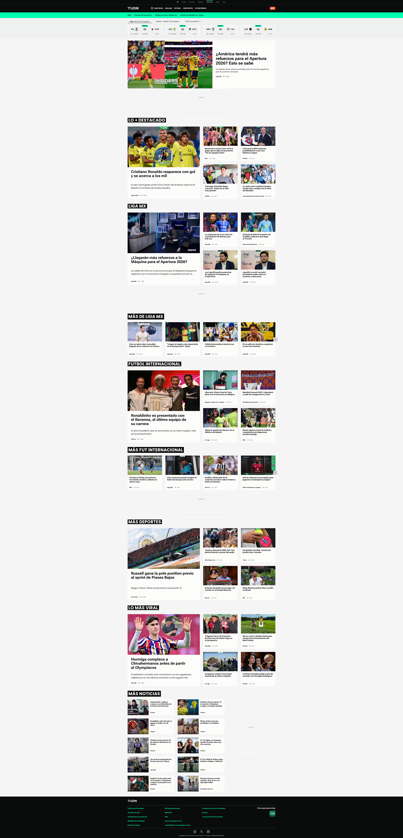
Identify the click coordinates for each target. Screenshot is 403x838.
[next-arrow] (275, 339)
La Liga (207, 440)
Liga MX (134, 281)
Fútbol (207, 196)
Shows (184, 2)
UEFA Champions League (252, 487)
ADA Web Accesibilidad (136, 821)
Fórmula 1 (134, 597)
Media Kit (168, 812)
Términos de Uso (134, 812)
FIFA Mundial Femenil (250, 402)
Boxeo (207, 598)
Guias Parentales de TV (173, 821)
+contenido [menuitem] (200, 8)
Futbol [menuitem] (177, 8)
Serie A (207, 487)
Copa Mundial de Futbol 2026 (253, 196)
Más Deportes (210, 560)
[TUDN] (133, 8)
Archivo (205, 812)
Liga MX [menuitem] (168, 8)
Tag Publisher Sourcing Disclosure (177, 825)
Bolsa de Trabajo (134, 825)
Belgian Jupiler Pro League (214, 402)
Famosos (200, 2)
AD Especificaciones (172, 808)
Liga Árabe (135, 195)
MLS (206, 158)
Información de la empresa (137, 817)
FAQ (166, 817)
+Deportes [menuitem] (188, 8)
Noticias (192, 2)
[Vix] (272, 8)
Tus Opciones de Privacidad (212, 817)
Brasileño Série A (206, 789)
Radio (217, 2)
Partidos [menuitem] (158, 8)
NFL (244, 598)
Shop (224, 2)
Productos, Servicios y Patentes (213, 808)
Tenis (245, 560)
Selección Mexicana (250, 244)
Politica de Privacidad (136, 808)
